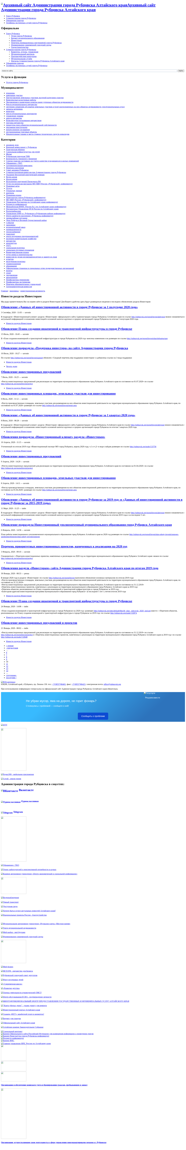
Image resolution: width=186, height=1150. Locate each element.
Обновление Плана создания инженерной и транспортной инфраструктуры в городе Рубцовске (66, 328)
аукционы (10, 93)
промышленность (13, 229)
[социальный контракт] (11, 1031)
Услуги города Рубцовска (17, 82)
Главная (4, 291)
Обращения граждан (15, 20)
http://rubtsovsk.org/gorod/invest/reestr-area (59, 405)
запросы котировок (14, 109)
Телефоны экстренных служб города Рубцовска (26, 23)
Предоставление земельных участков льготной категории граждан (35, 98)
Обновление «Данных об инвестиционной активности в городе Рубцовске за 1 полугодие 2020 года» (69, 307)
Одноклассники (29, 801)
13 (7, 668)
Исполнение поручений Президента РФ (23, 181)
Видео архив (11, 177)
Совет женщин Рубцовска (17, 170)
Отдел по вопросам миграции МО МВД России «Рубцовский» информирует (39, 184)
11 (7, 664)
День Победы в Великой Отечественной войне (26, 220)
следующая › (11, 675)
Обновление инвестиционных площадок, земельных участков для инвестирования (58, 393)
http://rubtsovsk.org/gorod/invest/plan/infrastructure (147, 338)
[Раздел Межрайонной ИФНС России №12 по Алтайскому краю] (7, 1040)
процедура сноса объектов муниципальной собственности (31, 125)
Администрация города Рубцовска (21, 18)
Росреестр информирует (16, 204)
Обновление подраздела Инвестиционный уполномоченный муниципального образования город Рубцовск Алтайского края (86, 524)
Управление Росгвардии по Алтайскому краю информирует (32, 202)
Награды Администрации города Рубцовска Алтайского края (37, 61)
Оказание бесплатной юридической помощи (25, 175)
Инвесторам (16, 40)
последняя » (11, 678)
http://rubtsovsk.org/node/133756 (143, 447)
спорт (8, 273)
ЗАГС (8, 245)
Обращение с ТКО (14, 163)
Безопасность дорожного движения (21, 159)
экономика (10, 225)
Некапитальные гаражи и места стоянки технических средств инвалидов (37, 134)
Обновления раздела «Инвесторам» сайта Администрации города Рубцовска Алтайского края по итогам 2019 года (79, 568)
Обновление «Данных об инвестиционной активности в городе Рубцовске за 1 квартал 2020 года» (68, 415)
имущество (11, 241)
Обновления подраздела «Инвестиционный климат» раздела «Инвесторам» (53, 437)
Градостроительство (19, 47)
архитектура (11, 243)
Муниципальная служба (21, 59)
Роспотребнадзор (13, 211)
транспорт (10, 234)
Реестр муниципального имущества (21, 104)
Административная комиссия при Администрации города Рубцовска (36, 172)
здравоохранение (13, 264)
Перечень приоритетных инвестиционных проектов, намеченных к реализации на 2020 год (64, 546)
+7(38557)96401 (59, 684)
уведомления (11, 275)
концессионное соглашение (18, 130)
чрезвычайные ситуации (16, 218)
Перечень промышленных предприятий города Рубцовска (36, 43)
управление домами (14, 116)
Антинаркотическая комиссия (19, 287)
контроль (10, 193)
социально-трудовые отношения (20, 250)
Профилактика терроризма (17, 280)
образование (11, 266)
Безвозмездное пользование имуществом (23, 120)
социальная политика (15, 248)
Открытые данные (14, 191)
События (10, 223)
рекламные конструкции (16, 127)
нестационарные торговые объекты (21, 132)
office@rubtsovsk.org (112, 684)
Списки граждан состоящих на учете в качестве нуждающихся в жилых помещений (42, 161)
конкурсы (10, 111)
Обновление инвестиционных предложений (31, 371)
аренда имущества (14, 118)
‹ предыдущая (12, 648)
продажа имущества (14, 123)
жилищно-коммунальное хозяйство (21, 239)
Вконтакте (26, 790)
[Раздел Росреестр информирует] (12, 1038)
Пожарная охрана (13, 195)
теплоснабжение (13, 232)
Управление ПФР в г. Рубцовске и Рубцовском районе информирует (35, 213)
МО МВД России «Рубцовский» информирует (26, 200)
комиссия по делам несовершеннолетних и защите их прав (31, 257)
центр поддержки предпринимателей (22, 236)
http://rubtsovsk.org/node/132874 (123, 613)
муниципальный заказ (15, 227)
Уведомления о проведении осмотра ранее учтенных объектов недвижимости (39, 102)
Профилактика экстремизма (18, 282)
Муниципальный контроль (22, 54)
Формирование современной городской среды (31, 45)
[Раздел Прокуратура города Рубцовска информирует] (25, 1036)
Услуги (9, 188)
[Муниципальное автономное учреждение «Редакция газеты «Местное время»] (35, 924)
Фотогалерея (11, 179)
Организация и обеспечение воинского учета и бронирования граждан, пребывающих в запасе (44, 1085)
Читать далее (11, 366)
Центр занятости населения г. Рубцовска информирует (29, 216)
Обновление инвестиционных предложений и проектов (39, 622)
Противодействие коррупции (24, 56)
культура (10, 259)
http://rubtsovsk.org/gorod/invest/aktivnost (148, 317)
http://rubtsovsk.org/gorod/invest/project (17, 384)
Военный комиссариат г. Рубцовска (21, 147)
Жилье (9, 154)
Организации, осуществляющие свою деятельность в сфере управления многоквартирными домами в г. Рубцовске (53, 1142)
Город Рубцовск (13, 16)
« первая (9, 646)
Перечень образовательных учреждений (23, 284)
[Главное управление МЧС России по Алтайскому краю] (26, 1043)
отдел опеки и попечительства (19, 255)
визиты (9, 271)
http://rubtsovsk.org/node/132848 (14, 637)
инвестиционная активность (32, 291)
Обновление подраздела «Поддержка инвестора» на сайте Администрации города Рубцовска (64, 348)
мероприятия (11, 277)
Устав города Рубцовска (21, 36)
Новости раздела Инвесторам (19, 323)
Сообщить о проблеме (93, 716)
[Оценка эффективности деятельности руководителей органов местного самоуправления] (21, 993)
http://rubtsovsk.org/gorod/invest (62, 578)
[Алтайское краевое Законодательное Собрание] (22, 1027)
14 (7, 671)
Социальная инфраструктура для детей (23, 152)
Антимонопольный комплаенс (19, 165)
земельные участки (14, 95)
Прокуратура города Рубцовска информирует (26, 197)
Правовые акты (12, 186)
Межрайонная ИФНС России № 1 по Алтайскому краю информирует (36, 207)
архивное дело (12, 145)
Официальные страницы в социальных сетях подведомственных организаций (40, 268)
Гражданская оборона (15, 149)
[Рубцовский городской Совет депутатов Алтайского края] (19, 975)
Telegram (18, 812)
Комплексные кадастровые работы (21, 100)
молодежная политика (15, 261)
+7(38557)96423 (78, 684)
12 (7, 666)
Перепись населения (15, 168)
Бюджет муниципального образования (27, 38)
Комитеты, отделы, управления (24, 52)
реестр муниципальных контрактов (21, 114)
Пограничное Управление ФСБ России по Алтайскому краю (32, 209)
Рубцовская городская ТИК (18, 156)
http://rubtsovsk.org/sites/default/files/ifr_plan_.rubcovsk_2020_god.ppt (122, 611)
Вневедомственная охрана (17, 252)
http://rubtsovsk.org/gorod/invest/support (27, 358)
